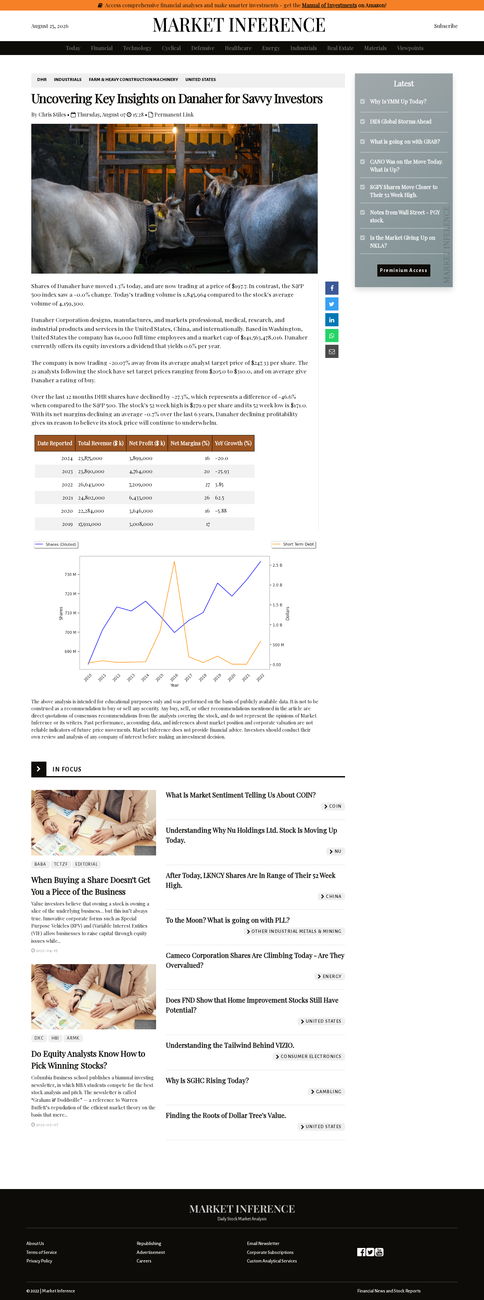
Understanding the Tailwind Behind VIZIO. (230, 1045)
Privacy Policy (39, 1261)
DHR (42, 79)
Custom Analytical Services (272, 1261)
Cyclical (171, 47)
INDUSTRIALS (68, 79)
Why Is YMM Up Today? (398, 101)
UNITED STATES (200, 79)
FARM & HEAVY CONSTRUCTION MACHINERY (133, 79)
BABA (40, 864)
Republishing (149, 1243)
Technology (137, 47)
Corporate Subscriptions (270, 1252)
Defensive (202, 47)
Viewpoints (410, 47)
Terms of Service (41, 1252)
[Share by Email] (332, 351)
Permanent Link (173, 114)
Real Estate (340, 47)
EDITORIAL (86, 864)
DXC (39, 1038)
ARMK (73, 1038)
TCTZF (61, 864)
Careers (144, 1261)
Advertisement (151, 1252)
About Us (35, 1243)
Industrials (303, 47)
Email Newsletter (263, 1243)
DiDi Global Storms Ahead (401, 121)
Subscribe (446, 25)
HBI (55, 1038)
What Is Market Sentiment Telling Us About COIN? (241, 794)
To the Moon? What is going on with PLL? (228, 919)
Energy (271, 47)
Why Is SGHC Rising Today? (207, 1080)
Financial (102, 47)
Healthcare (238, 47)
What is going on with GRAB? (405, 141)
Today (73, 47)
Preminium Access (404, 270)
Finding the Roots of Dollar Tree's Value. (226, 1115)
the (339, 5)
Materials (375, 47)
